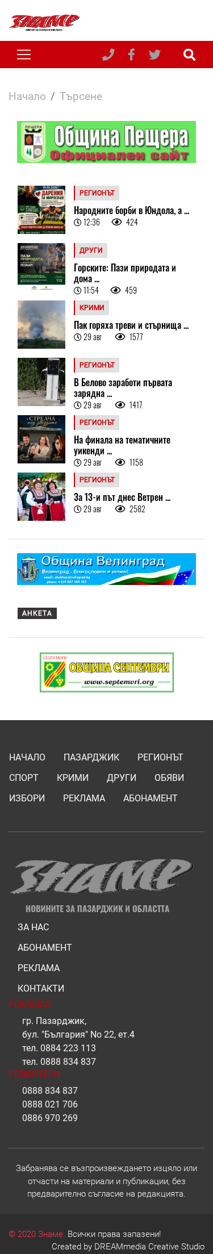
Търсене (81, 96)
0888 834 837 (68, 1061)
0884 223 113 (68, 1048)
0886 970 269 (50, 1118)
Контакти (41, 988)
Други (121, 777)
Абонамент (150, 798)
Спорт (24, 777)
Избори (27, 798)
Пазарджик (91, 757)
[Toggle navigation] (24, 54)
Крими (73, 777)
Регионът (160, 757)
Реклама (84, 798)
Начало (27, 96)
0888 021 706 (50, 1104)
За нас (33, 927)
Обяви (169, 777)
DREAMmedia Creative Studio (149, 1247)
